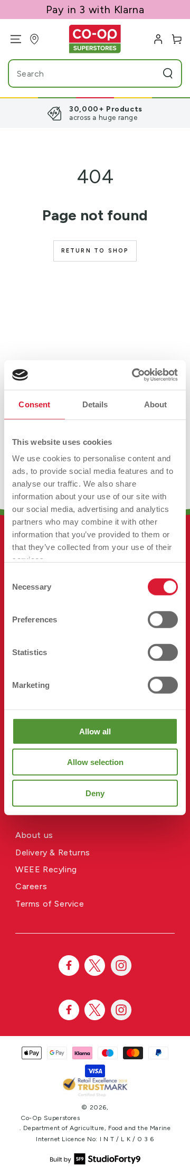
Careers (31, 886)
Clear (148, 73)
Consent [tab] (34, 403)
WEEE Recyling (46, 869)
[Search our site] (168, 73)
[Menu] (12, 39)
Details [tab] (95, 403)
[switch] (163, 619)
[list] (95, 113)
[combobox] (75, 73)
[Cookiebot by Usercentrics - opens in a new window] (134, 375)
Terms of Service (49, 904)
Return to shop (95, 250)
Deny (95, 792)
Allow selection (95, 762)
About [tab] (155, 403)
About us (34, 835)
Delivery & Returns (52, 852)
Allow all (95, 730)
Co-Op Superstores (50, 1118)
